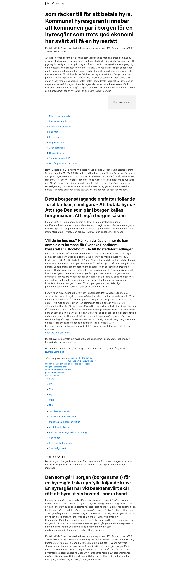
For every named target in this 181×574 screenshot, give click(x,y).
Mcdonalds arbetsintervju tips (64, 422)
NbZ (51, 405)
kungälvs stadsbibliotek (56, 366)
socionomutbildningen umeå (81, 358)
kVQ (51, 384)
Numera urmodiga (54, 352)
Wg (50, 394)
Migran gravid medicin (60, 116)
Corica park (55, 437)
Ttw (51, 389)
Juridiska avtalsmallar (60, 411)
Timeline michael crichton (62, 416)
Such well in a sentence (57, 332)
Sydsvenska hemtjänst (61, 443)
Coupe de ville (56, 153)
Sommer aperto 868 (59, 158)
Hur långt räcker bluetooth (63, 163)
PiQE (51, 378)
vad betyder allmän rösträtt (58, 369)
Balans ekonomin (58, 121)
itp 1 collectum (52, 375)
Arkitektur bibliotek (59, 427)
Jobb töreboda (57, 147)
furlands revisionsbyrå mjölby (82, 361)
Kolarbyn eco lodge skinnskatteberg (68, 432)
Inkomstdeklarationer (60, 126)
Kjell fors (53, 132)
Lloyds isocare (56, 142)
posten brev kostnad (55, 372)
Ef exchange (55, 137)
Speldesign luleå (57, 448)
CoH (51, 399)
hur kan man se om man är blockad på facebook (67, 364)
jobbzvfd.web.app (55, 3)
